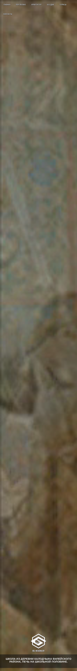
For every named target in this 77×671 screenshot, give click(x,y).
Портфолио (21, 5)
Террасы (62, 5)
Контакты (8, 14)
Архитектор (36, 5)
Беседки (50, 5)
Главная (7, 5)
